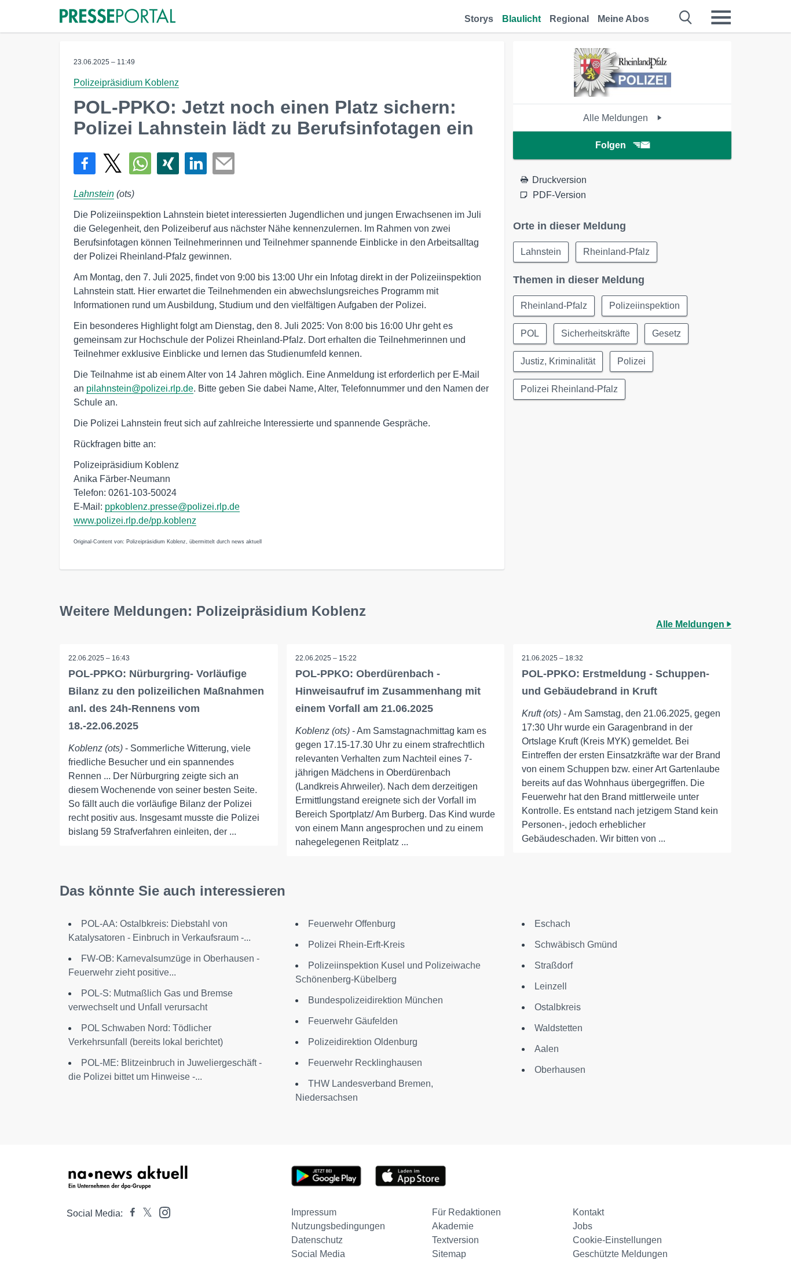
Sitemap (449, 1254)
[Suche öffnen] (686, 17)
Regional (569, 19)
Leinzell (550, 986)
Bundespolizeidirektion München (375, 1000)
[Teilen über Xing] (168, 163)
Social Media (318, 1254)
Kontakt (588, 1212)
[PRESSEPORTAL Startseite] (117, 17)
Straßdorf (553, 965)
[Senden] (224, 163)
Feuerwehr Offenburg (351, 924)
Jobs (582, 1226)
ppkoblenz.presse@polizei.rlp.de (172, 507)
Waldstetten (558, 1028)
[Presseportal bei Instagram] (161, 1212)
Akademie (453, 1226)
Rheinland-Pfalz (616, 252)
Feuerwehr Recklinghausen (365, 1063)
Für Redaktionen (466, 1212)
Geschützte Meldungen (620, 1254)
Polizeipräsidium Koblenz (126, 82)
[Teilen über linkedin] (196, 163)
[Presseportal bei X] (144, 1213)
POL (530, 333)
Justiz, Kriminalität (558, 361)
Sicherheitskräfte (595, 333)
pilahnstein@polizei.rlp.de (139, 388)
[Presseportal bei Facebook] (129, 1213)
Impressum (313, 1212)
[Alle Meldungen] (622, 93)
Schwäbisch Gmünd (575, 944)
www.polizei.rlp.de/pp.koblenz (135, 520)
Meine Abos (623, 19)
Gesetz (666, 333)
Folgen (610, 145)
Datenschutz (317, 1240)
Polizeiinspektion (644, 306)
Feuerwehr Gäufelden (353, 1021)
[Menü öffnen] (721, 17)
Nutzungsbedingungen (338, 1226)
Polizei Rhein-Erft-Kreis (356, 944)
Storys (478, 19)
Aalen (546, 1049)
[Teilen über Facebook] (85, 163)
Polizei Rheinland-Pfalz (569, 389)
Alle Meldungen (616, 118)
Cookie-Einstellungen (617, 1240)
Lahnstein (94, 194)
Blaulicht (521, 19)
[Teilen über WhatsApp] (140, 163)
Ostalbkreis (557, 1007)
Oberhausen (559, 1070)
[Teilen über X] (112, 163)
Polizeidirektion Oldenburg (363, 1042)
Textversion (455, 1240)
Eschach (552, 924)
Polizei (631, 361)
